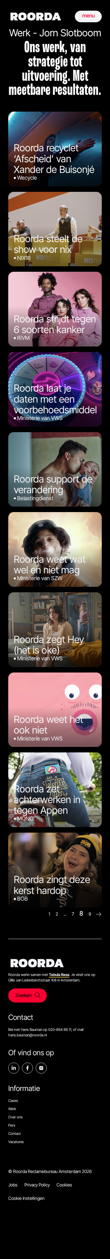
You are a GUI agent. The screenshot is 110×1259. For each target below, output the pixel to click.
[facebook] (27, 1068)
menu (88, 16)
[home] (35, 16)
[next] (98, 914)
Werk (12, 1109)
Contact (14, 1133)
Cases (13, 1100)
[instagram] (41, 1068)
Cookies (64, 1184)
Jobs (12, 1184)
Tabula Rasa (59, 974)
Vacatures (16, 1141)
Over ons (15, 1117)
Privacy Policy (37, 1184)
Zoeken (23, 995)
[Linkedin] (13, 1068)
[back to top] (96, 1245)
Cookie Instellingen (26, 1198)
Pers (11, 1125)
